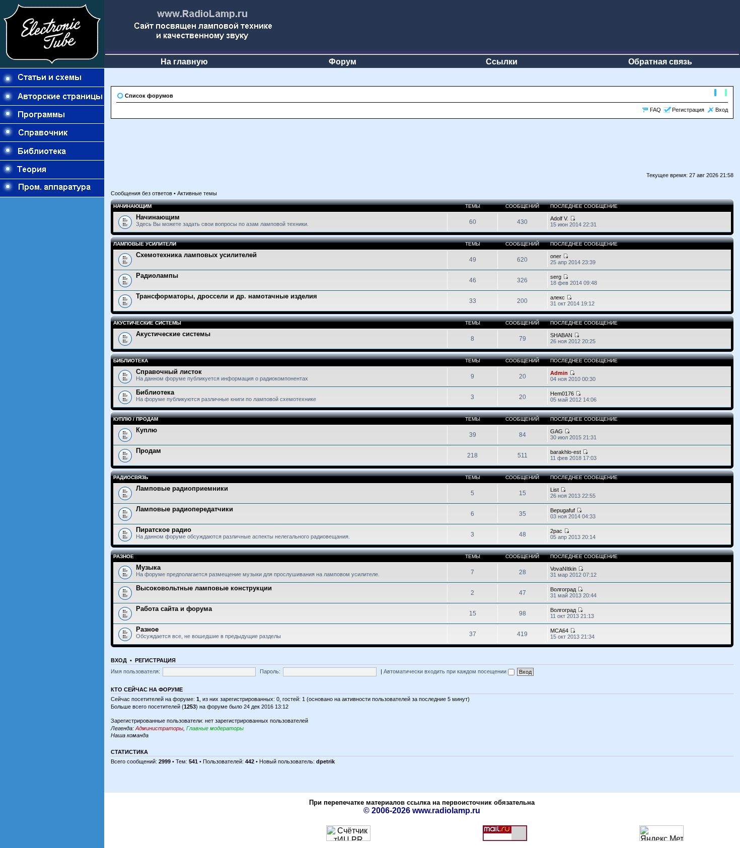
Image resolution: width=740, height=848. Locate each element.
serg (555, 277)
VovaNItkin (563, 569)
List (554, 490)
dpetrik (325, 761)
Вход (721, 110)
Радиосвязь (130, 477)
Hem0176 (562, 394)
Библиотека (130, 360)
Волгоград (563, 589)
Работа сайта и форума (174, 608)
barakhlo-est (565, 452)
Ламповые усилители (144, 244)
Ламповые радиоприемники (182, 488)
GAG (556, 431)
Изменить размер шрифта (720, 93)
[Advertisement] (52, 370)
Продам (148, 450)
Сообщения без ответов (141, 193)
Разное (123, 556)
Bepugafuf (562, 510)
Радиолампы (157, 275)
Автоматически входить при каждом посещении (446, 671)
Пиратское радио (163, 529)
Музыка (148, 567)
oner (555, 256)
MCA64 (559, 631)
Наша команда (130, 735)
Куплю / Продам (135, 419)
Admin (559, 373)
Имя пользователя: (135, 671)
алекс (557, 297)
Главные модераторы (215, 728)
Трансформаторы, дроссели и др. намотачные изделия (226, 296)
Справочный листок (169, 371)
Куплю (146, 430)
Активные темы (197, 193)
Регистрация (688, 110)
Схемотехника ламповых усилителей (196, 255)
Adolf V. (559, 218)
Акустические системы (147, 323)
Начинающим (132, 206)
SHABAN (561, 335)
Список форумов (149, 96)
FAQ (655, 110)
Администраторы (159, 728)
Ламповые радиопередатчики (184, 509)
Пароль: (270, 671)
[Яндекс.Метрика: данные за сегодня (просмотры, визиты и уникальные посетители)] (661, 833)
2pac (556, 531)
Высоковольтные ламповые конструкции (204, 588)
